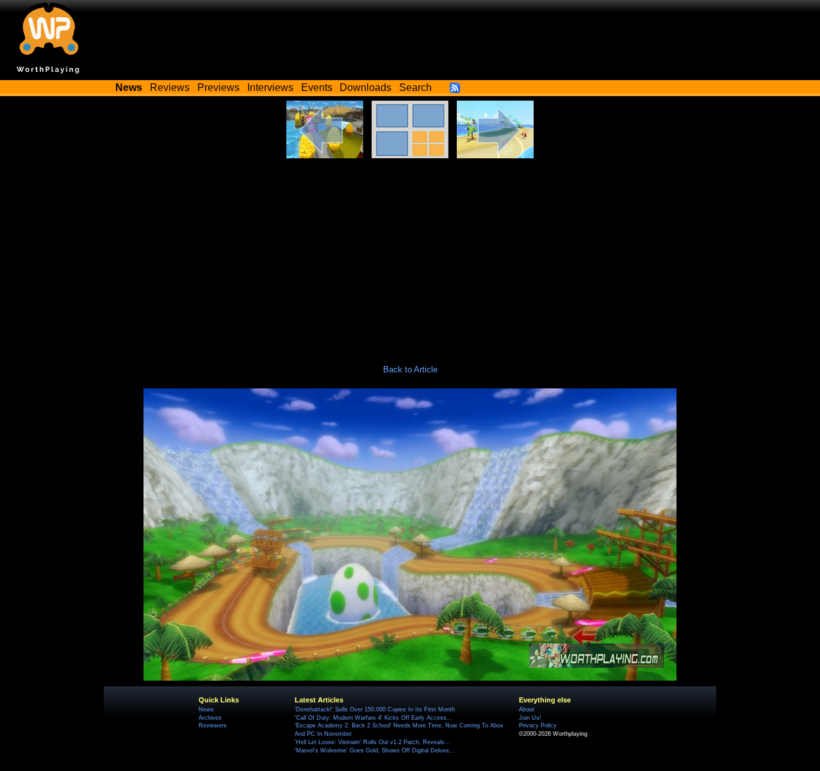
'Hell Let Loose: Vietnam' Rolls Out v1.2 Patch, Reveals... (372, 742)
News (206, 709)
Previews (218, 87)
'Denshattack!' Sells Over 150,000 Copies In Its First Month (375, 709)
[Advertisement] (410, 254)
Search (415, 87)
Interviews (270, 87)
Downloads (365, 87)
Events (316, 87)
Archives (210, 718)
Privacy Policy (538, 725)
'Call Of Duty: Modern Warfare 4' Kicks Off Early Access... (373, 718)
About (526, 709)
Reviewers (213, 725)
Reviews (170, 87)
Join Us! (530, 718)
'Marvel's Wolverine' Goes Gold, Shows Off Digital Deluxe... (375, 750)
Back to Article (410, 369)
